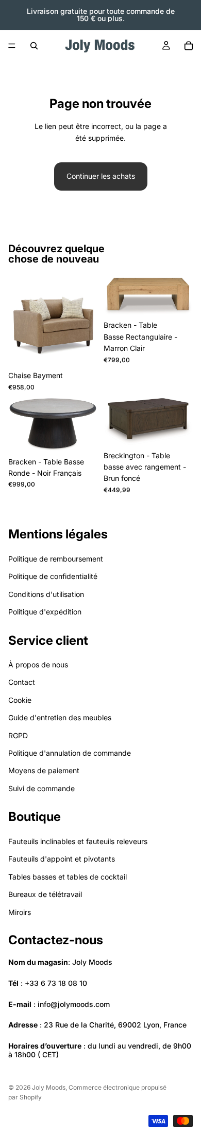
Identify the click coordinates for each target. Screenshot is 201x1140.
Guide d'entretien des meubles (59, 717)
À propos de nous (38, 664)
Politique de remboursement (55, 558)
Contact (21, 682)
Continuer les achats (100, 176)
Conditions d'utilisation (46, 594)
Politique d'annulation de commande (69, 753)
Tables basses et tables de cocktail (67, 876)
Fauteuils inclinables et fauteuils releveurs (77, 841)
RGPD (18, 735)
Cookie (19, 700)
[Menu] (12, 46)
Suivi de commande (41, 788)
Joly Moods (48, 1087)
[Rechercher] (34, 45)
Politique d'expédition (44, 611)
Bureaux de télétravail (45, 894)
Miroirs (19, 912)
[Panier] (188, 45)
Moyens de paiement (43, 770)
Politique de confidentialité (52, 576)
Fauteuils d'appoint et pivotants (61, 858)
